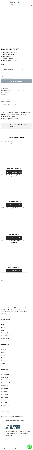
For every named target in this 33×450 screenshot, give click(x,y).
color (2, 64)
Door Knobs (4, 388)
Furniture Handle (5, 383)
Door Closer (4, 400)
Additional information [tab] (9, 105)
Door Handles (12, 90)
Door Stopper (4, 394)
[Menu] (3, 6)
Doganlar (6, 92)
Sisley (2, 361)
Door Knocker (5, 391)
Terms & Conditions (6, 336)
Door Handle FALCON (14, 267)
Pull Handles (4, 380)
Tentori (3, 363)
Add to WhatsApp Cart (17, 81)
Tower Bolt (4, 403)
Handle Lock (20, 90)
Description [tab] (5, 101)
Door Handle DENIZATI (14, 201)
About (2, 324)
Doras (2, 352)
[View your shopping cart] (29, 6)
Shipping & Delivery (6, 333)
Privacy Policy (5, 338)
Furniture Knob (5, 386)
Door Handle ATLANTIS (14, 168)
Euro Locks (4, 358)
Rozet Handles (5, 377)
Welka (3, 355)
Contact (3, 327)
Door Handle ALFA (14, 234)
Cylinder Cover (5, 406)
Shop (2, 330)
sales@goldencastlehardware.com (15, 420)
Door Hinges (4, 397)
